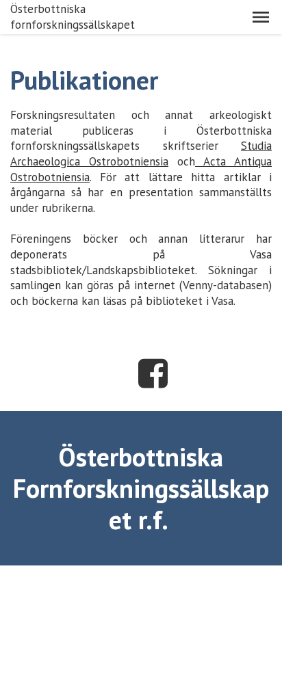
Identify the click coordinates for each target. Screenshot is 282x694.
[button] (261, 17)
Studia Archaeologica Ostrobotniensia (141, 153)
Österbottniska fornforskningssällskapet (72, 16)
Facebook (153, 373)
